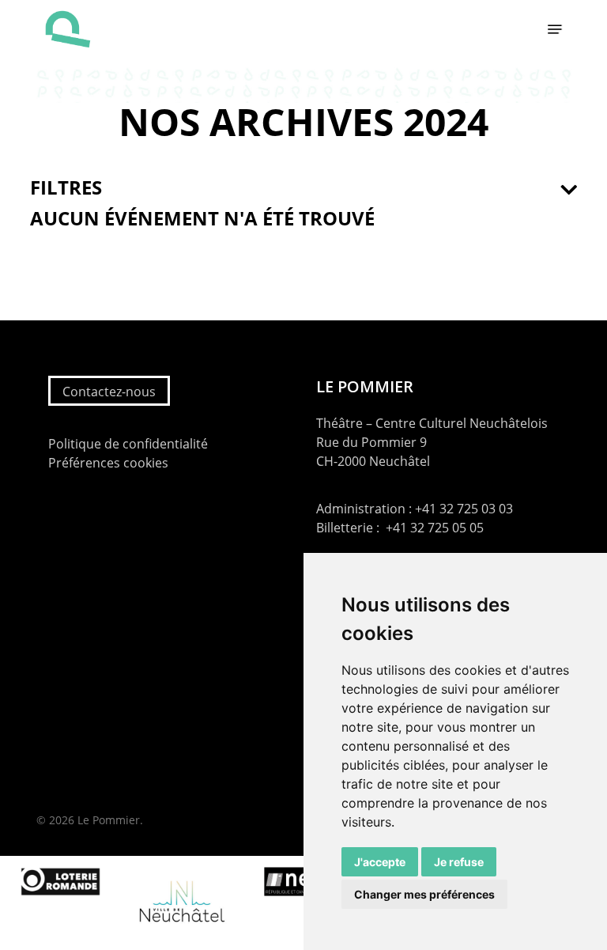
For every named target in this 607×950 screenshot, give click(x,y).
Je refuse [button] (459, 862)
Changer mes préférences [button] (424, 894)
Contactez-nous (109, 391)
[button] (555, 29)
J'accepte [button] (379, 862)
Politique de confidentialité (128, 443)
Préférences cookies (108, 462)
